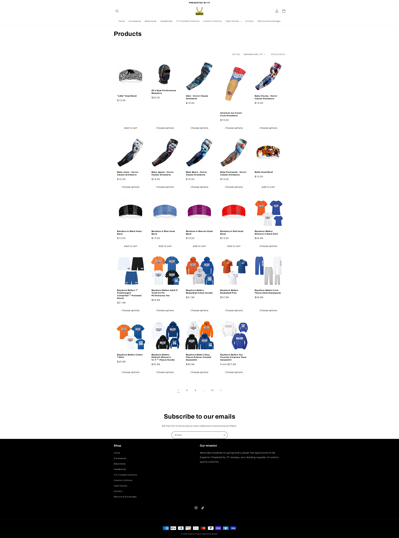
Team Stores (120, 486)
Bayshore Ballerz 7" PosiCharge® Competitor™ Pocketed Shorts (129, 294)
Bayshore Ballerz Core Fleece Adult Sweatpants (268, 291)
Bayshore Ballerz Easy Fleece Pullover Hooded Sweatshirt (198, 357)
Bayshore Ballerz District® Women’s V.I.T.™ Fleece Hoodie (163, 357)
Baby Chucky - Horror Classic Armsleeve (266, 97)
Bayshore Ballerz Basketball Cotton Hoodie (199, 291)
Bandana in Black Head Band (129, 232)
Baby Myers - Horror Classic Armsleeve (196, 173)
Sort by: (236, 54)
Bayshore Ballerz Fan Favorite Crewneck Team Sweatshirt (233, 357)
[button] (117, 11)
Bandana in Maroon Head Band (199, 232)
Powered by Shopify (210, 534)
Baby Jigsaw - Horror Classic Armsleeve (162, 173)
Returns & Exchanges (125, 497)
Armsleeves (120, 458)
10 (212, 390)
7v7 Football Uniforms (125, 475)
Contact (118, 491)
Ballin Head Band (264, 172)
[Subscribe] (224, 435)
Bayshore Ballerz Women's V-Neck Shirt (266, 232)
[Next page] (220, 390)
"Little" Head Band (127, 96)
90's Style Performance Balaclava (163, 91)
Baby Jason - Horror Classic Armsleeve (127, 173)
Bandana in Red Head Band (231, 232)
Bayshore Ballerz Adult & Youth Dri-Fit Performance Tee (164, 293)
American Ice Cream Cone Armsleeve (231, 114)
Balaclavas (119, 464)
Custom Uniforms (123, 480)
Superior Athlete (194, 534)
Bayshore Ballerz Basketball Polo (229, 291)
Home (117, 453)
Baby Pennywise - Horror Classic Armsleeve (233, 173)
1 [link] (178, 390)
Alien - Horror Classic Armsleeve (197, 97)
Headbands (120, 469)
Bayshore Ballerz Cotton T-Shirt (130, 356)
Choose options (165, 128)
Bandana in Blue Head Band (163, 232)
